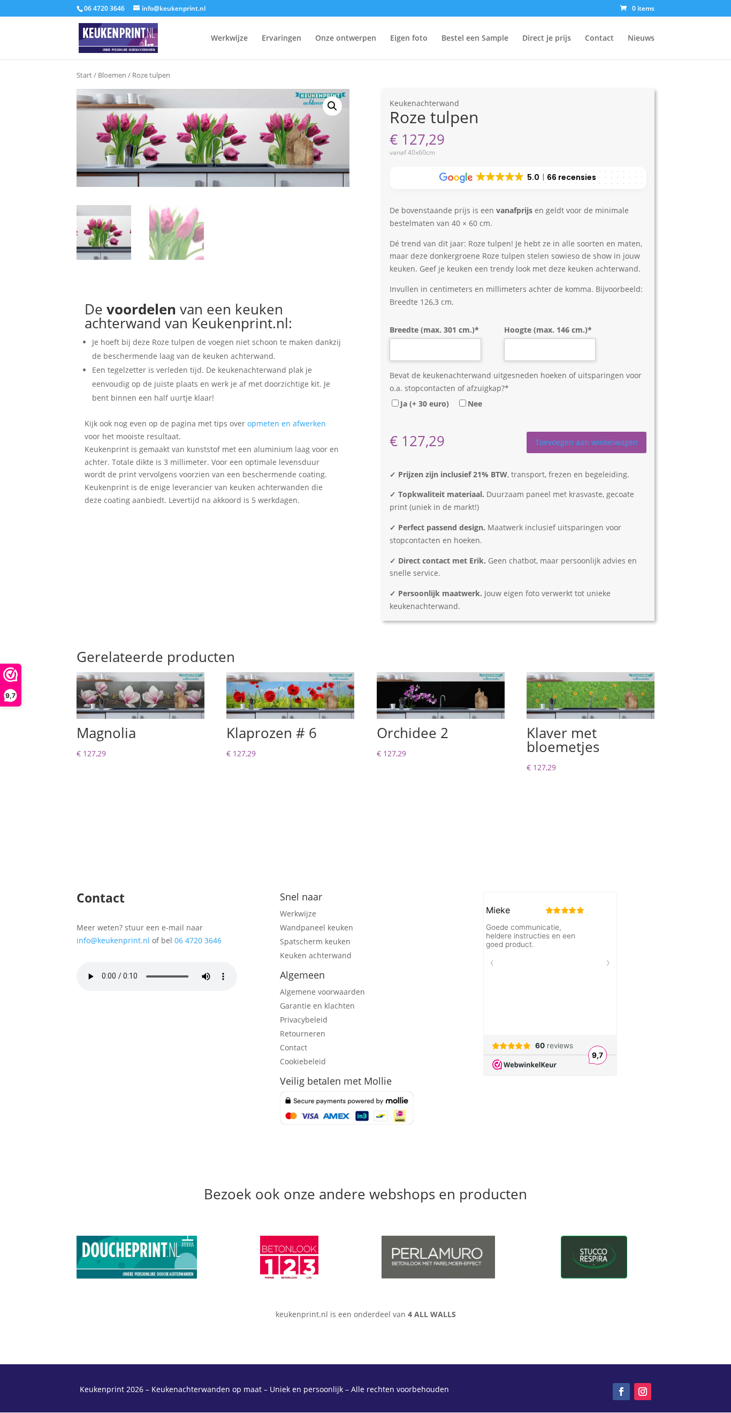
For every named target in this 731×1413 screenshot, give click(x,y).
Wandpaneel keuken (316, 927)
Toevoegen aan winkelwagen (586, 442)
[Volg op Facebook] (621, 1391)
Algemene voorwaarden (322, 992)
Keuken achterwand (316, 955)
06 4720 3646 (198, 940)
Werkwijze (229, 38)
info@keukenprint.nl (113, 940)
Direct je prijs (546, 38)
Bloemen (112, 75)
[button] (332, 106)
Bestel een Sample (474, 38)
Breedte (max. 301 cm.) (434, 330)
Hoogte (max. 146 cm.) (548, 330)
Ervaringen (281, 38)
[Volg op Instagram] (642, 1391)
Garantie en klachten (317, 1006)
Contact (599, 38)
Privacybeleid (304, 1019)
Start (84, 75)
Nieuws (641, 38)
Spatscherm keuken (315, 941)
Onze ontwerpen (345, 38)
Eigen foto (409, 38)
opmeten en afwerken (286, 423)
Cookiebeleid (303, 1061)
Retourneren (302, 1033)
